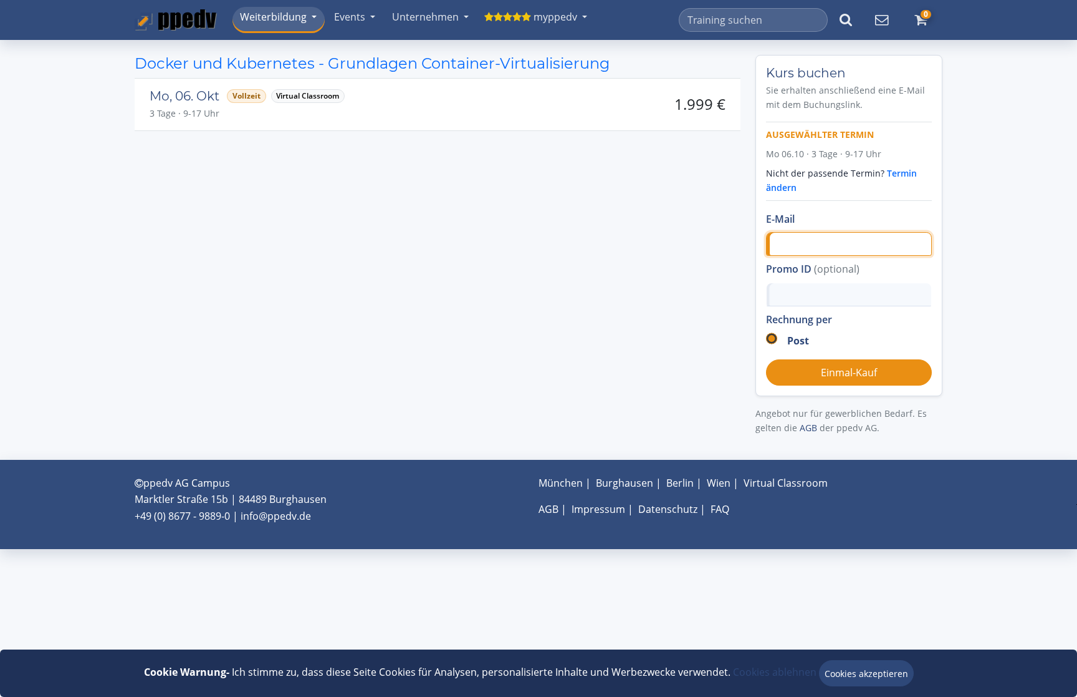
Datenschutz (667, 509)
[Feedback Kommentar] (881, 20)
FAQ (720, 509)
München (560, 483)
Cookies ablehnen (774, 672)
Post (798, 341)
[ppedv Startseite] (176, 19)
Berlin (680, 483)
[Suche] (846, 20)
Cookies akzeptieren (866, 674)
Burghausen (624, 483)
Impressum (598, 509)
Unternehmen (425, 17)
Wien (718, 483)
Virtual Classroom (786, 483)
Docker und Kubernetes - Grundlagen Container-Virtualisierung (372, 63)
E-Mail (780, 219)
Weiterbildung (273, 17)
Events (349, 17)
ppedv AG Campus (186, 483)
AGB (808, 428)
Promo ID (812, 269)
